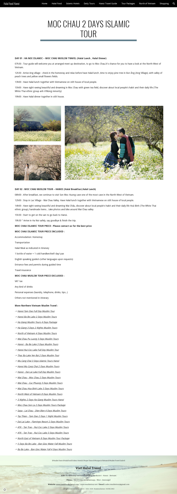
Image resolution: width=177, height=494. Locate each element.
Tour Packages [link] (128, 3)
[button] (174, 4)
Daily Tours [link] (89, 3)
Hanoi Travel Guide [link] (108, 3)
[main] (88, 30)
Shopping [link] (164, 3)
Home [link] (44, 3)
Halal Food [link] (57, 3)
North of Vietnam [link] (147, 3)
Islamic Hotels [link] (72, 3)
